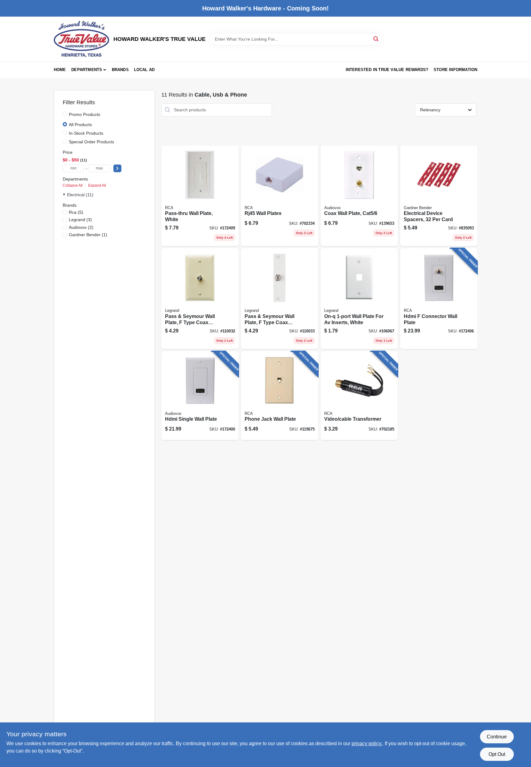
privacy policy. (367, 743)
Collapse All (73, 185)
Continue (497, 736)
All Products (80, 124)
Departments (86, 69)
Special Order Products (91, 141)
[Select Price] (117, 168)
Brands (120, 69)
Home (60, 69)
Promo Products (84, 114)
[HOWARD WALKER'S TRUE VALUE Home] (81, 39)
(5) (76, 212)
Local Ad (144, 69)
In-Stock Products (86, 133)
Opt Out (497, 754)
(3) (80, 219)
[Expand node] (65, 194)
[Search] (376, 39)
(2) (81, 227)
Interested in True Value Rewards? (387, 69)
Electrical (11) (80, 194)
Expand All (97, 185)
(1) (88, 234)
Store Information (455, 69)
